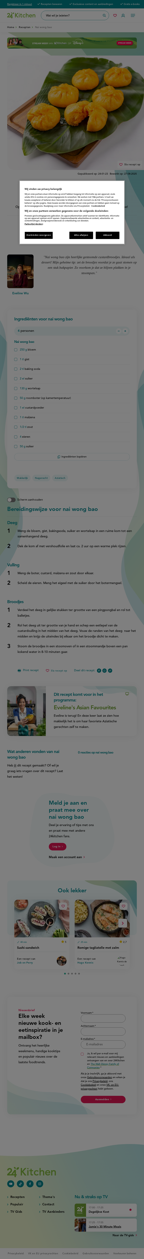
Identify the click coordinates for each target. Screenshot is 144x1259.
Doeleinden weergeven (39, 235)
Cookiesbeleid (98, 206)
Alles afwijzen (81, 235)
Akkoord (107, 235)
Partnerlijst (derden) (34, 224)
